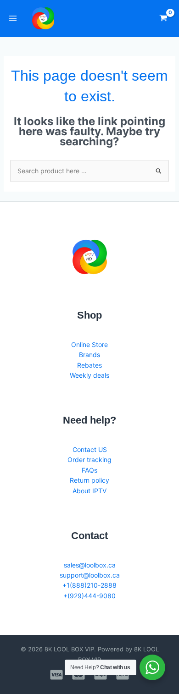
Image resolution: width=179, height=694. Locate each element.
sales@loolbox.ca (90, 565)
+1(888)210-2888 (89, 585)
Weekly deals (89, 375)
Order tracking (89, 459)
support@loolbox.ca (90, 575)
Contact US (90, 449)
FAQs (89, 470)
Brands (89, 354)
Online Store (89, 344)
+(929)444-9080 (89, 596)
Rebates (89, 365)
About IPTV (89, 491)
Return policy (89, 480)
